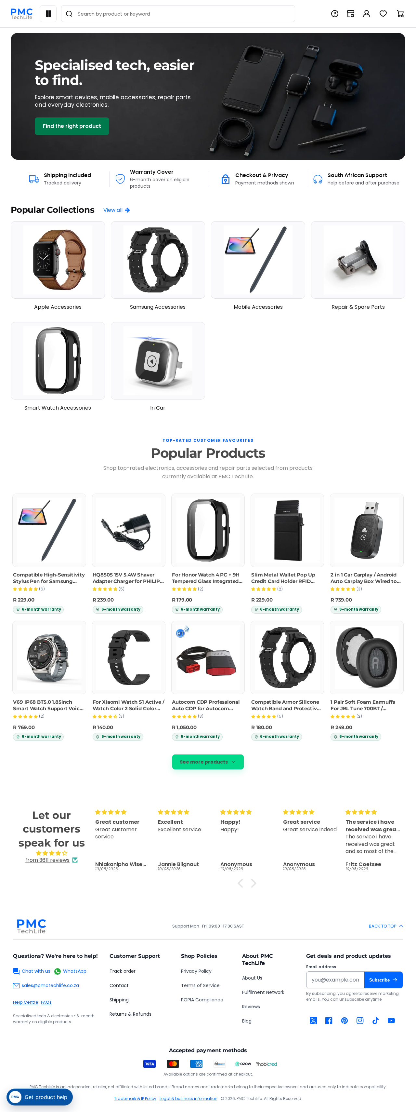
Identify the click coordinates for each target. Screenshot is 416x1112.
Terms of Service (200, 985)
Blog (247, 1021)
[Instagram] (360, 1020)
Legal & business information (188, 1098)
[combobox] (178, 14)
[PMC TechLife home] (31, 926)
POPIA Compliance (202, 1000)
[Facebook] (329, 1020)
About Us (252, 978)
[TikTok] (376, 1020)
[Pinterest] (344, 1020)
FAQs (46, 1002)
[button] (242, 883)
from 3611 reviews (47, 860)
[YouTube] (391, 1020)
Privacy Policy (196, 971)
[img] (51, 853)
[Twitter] (313, 1020)
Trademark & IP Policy (135, 1098)
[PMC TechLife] (21, 13)
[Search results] (69, 14)
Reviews (251, 1006)
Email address (321, 967)
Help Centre (25, 1002)
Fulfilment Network (263, 992)
